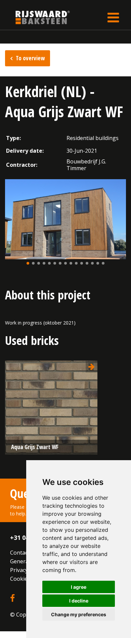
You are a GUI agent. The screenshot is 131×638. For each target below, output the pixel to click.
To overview (30, 58)
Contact (20, 552)
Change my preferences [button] (78, 614)
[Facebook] (12, 598)
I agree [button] (78, 587)
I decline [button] (78, 601)
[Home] (38, 17)
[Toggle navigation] (113, 17)
